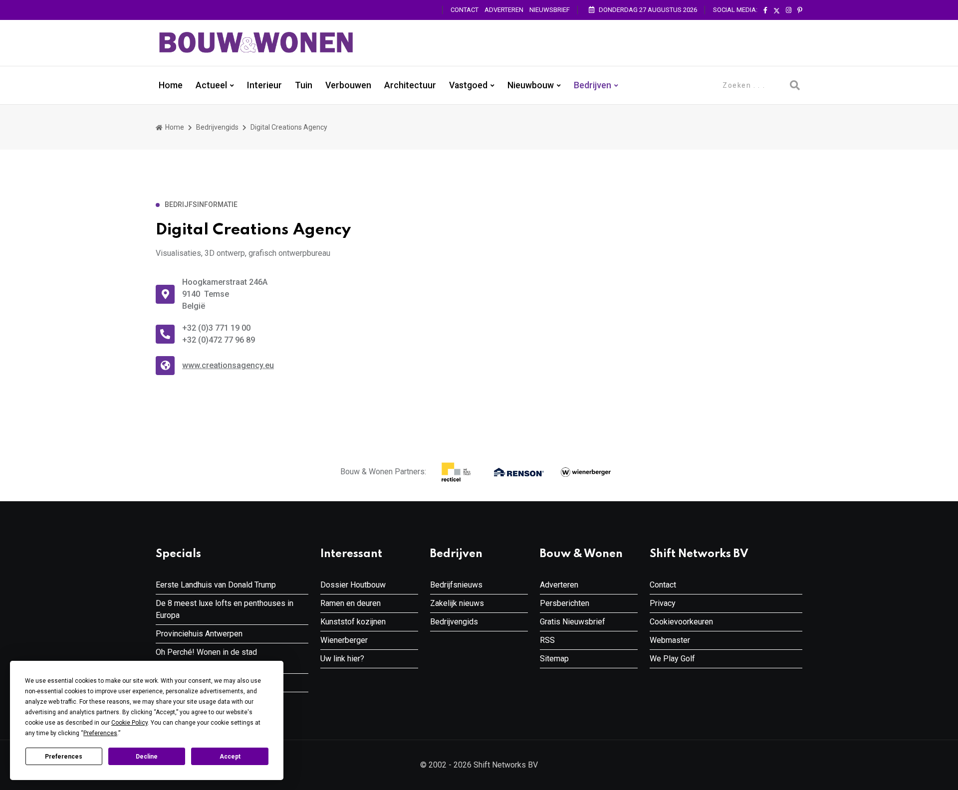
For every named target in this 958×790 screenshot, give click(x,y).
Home (171, 85)
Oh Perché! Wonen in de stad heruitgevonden (206, 658)
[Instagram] (788, 10)
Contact (465, 9)
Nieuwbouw (530, 85)
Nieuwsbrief (549, 9)
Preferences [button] (100, 733)
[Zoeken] (795, 85)
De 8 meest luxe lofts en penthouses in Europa (224, 609)
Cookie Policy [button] (129, 722)
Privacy (663, 603)
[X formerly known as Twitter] (776, 10)
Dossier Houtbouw (353, 585)
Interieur (264, 85)
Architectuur (410, 85)
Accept (230, 756)
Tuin (303, 85)
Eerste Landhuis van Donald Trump (216, 585)
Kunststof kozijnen (353, 621)
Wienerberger (344, 640)
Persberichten (564, 603)
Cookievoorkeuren (681, 621)
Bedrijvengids (217, 127)
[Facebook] (765, 10)
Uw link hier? (342, 658)
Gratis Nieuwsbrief (572, 621)
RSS (547, 640)
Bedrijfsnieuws (456, 585)
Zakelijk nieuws (457, 603)
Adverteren (503, 9)
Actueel (211, 85)
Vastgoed (468, 85)
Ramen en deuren (350, 603)
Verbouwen (348, 85)
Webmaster (670, 640)
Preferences (63, 756)
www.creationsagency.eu (228, 365)
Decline (147, 756)
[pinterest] (799, 10)
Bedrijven (592, 85)
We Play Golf (672, 658)
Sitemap (554, 658)
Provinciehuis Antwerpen (199, 633)
